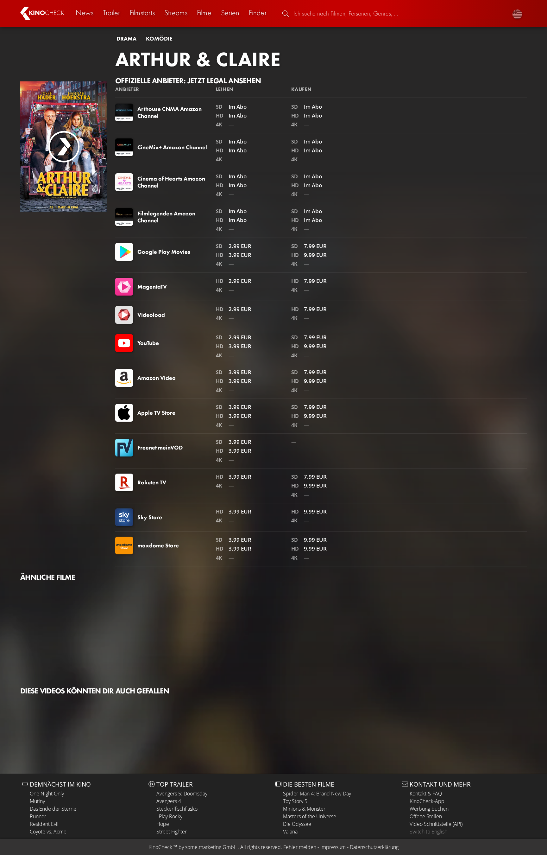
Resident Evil (44, 824)
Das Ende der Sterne (53, 809)
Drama (126, 38)
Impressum (333, 847)
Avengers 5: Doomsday (181, 793)
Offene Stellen (426, 816)
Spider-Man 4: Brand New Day (317, 793)
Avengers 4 (168, 801)
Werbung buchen (429, 809)
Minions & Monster (304, 809)
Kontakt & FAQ (426, 793)
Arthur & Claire (197, 59)
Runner (38, 816)
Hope (162, 824)
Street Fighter (171, 831)
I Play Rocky (169, 816)
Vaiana (290, 831)
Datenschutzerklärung (374, 847)
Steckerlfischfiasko (177, 809)
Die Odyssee (297, 824)
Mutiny (37, 801)
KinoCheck (160, 847)
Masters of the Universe (309, 816)
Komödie (159, 38)
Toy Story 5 (295, 801)
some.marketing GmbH (211, 847)
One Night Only (47, 793)
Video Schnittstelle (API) (436, 824)
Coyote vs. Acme (48, 831)
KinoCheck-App (427, 801)
